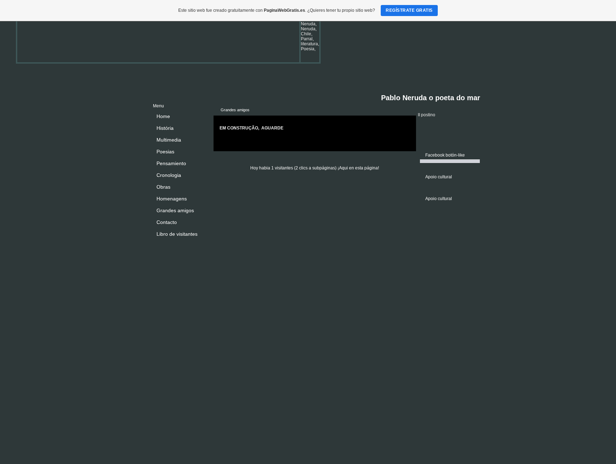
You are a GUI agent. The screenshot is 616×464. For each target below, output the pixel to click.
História (165, 128)
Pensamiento (171, 163)
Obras (163, 187)
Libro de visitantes (176, 234)
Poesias (165, 151)
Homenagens (171, 199)
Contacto (166, 222)
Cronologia (168, 175)
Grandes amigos (175, 210)
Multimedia (168, 140)
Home (163, 116)
